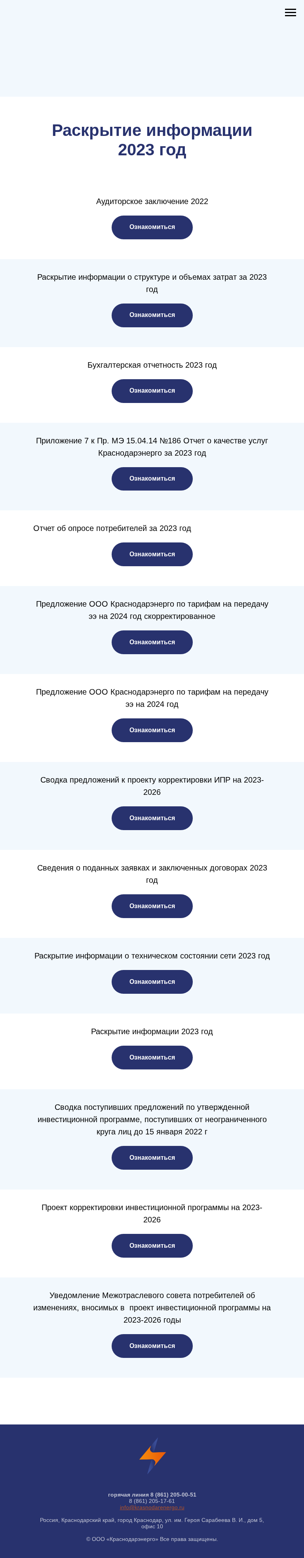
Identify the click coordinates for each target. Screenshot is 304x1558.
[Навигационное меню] (290, 13)
